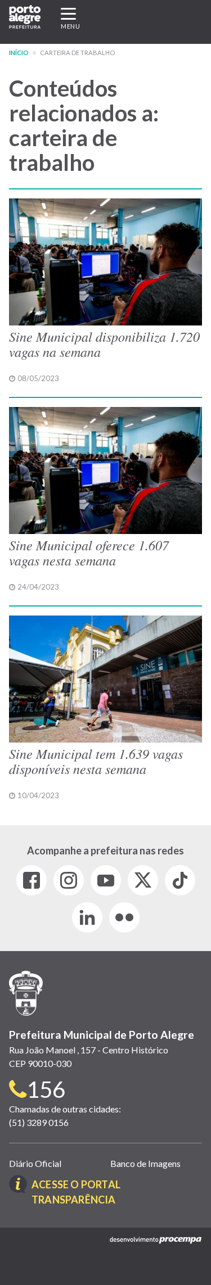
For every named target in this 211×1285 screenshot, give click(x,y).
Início (19, 52)
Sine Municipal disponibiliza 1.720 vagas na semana (104, 343)
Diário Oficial (35, 1163)
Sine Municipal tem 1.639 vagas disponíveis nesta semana (96, 760)
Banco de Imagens (145, 1163)
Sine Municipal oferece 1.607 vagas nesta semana (89, 552)
